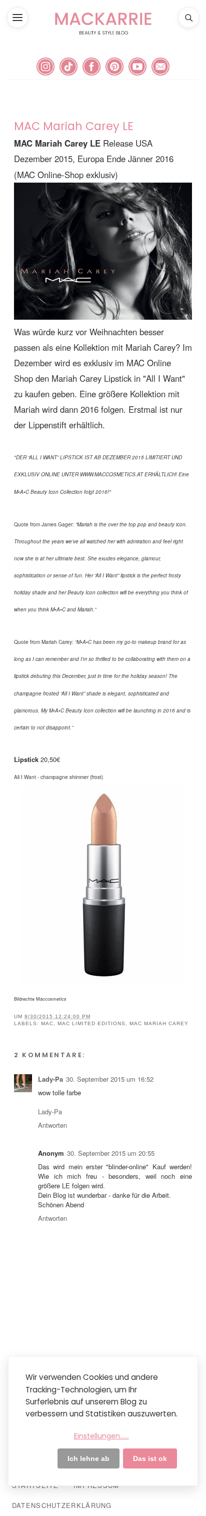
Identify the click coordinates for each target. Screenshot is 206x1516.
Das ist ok (150, 1458)
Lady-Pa (50, 1079)
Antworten (52, 1125)
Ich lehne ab (89, 1458)
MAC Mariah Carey (159, 1023)
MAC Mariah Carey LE (74, 126)
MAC (47, 1023)
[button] (17, 17)
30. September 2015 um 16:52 (110, 1079)
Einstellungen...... (101, 1436)
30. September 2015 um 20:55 (110, 1153)
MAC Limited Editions (92, 1023)
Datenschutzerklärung (62, 1505)
